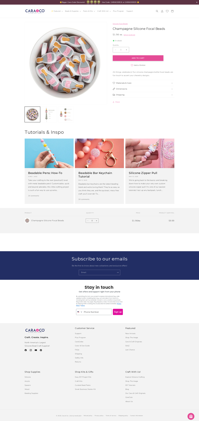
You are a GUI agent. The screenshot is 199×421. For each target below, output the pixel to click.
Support (78, 333)
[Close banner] (197, 2)
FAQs (77, 350)
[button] (57, 11)
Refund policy (88, 416)
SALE (127, 346)
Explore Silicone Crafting (135, 377)
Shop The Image (131, 337)
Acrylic (27, 381)
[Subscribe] (117, 272)
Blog (127, 389)
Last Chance (130, 350)
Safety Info (79, 358)
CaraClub (129, 397)
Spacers (28, 385)
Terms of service (111, 416)
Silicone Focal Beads (120, 24)
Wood (27, 389)
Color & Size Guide (82, 346)
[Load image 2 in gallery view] (49, 114)
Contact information (136, 416)
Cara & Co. (65, 416)
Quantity (116, 45)
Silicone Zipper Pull (143, 173)
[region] (99, 2)
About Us (129, 401)
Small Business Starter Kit (85, 389)
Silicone (28, 377)
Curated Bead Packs (83, 385)
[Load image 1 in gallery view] (32, 114)
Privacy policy (99, 416)
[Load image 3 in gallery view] (66, 114)
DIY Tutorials (130, 385)
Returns (78, 362)
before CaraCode (129, 35)
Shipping (78, 354)
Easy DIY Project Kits (83, 377)
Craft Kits (78, 381)
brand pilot (78, 416)
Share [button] (117, 102)
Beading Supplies (31, 393)
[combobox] (79, 312)
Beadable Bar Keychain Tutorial (95, 174)
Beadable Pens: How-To (45, 173)
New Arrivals (130, 333)
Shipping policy (123, 416)
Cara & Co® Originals (133, 342)
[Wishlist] (167, 11)
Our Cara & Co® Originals (135, 393)
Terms (83, 305)
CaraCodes (79, 342)
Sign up (118, 311)
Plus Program (80, 337)
